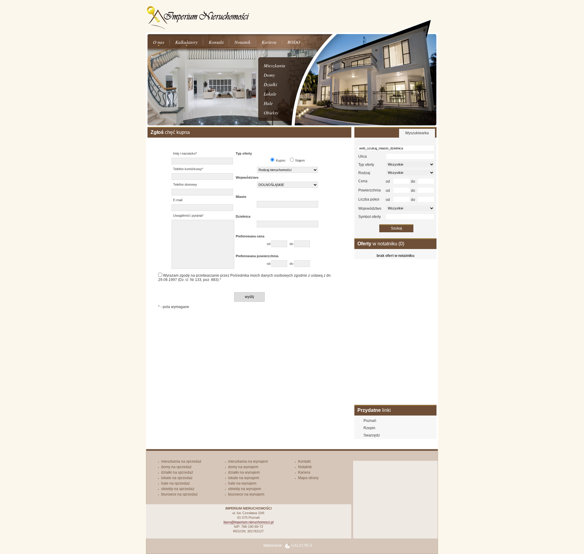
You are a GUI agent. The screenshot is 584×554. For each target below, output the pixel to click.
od (269, 244)
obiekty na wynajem (244, 489)
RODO (293, 42)
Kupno (280, 160)
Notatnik (243, 42)
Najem (300, 160)
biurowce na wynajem (246, 494)
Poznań (369, 421)
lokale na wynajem (243, 478)
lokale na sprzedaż (177, 478)
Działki (270, 84)
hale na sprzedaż (175, 483)
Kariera (269, 42)
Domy (269, 75)
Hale (268, 103)
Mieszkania (274, 65)
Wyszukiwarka (417, 133)
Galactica (301, 545)
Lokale (270, 94)
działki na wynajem (244, 472)
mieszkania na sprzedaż (181, 461)
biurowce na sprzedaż (179, 494)
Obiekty (271, 113)
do (292, 244)
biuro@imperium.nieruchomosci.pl (248, 522)
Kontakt (216, 42)
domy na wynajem (243, 467)
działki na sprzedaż (177, 472)
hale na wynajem (242, 483)
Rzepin (369, 428)
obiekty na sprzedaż (177, 489)
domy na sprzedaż (176, 467)
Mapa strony (308, 478)
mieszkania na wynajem (248, 461)
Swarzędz (371, 435)
